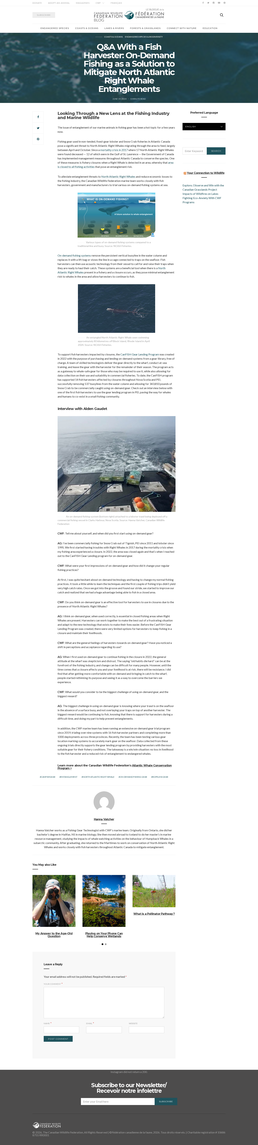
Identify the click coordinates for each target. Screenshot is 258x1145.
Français (116, 3)
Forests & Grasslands (145, 28)
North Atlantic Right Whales (118, 176)
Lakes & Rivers (114, 28)
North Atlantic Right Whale (98, 777)
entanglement (69, 777)
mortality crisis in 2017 (114, 149)
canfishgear (48, 777)
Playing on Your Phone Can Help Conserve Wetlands (104, 935)
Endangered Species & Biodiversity (144, 36)
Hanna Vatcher (104, 819)
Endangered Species (55, 28)
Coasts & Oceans (86, 28)
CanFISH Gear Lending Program (139, 354)
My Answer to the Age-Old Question (53, 935)
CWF (98, 3)
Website (133, 1023)
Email (89, 1023)
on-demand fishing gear (133, 777)
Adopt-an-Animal (59, 3)
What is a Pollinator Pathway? (154, 913)
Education (210, 28)
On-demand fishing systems (74, 255)
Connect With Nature (182, 28)
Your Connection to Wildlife (205, 173)
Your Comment (52, 984)
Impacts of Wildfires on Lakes (200, 193)
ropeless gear (160, 777)
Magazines (83, 3)
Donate (37, 3)
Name (47, 1023)
